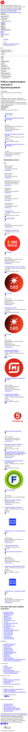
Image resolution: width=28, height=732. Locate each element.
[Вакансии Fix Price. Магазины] (15, 479)
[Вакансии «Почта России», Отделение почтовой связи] (15, 522)
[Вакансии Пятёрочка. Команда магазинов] (15, 417)
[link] (3, 28)
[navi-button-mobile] (2, 36)
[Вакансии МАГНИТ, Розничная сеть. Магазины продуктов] (15, 367)
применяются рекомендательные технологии (14, 714)
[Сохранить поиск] (2, 57)
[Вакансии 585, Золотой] (15, 282)
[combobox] (8, 50)
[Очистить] (3, 53)
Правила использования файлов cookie (11, 12)
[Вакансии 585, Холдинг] (15, 243)
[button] (2, 31)
